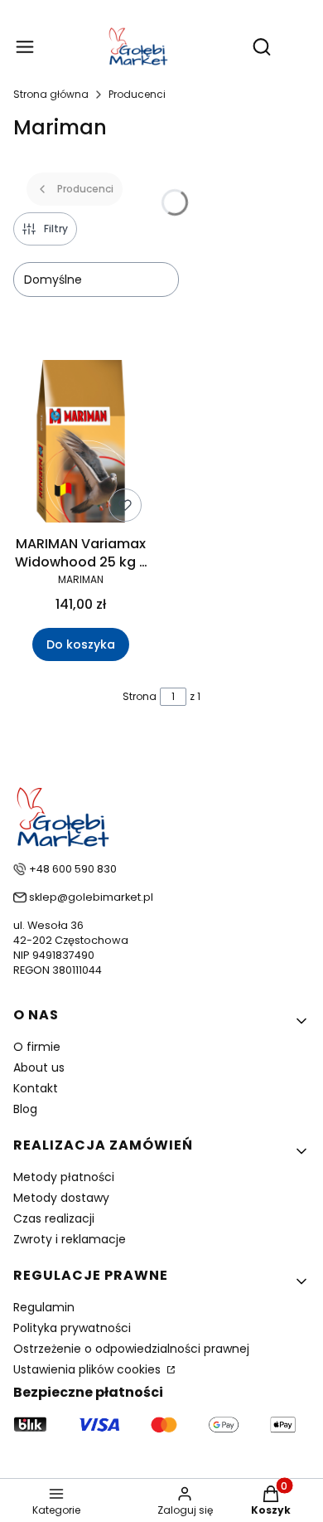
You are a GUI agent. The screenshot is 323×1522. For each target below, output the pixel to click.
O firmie (36, 1046)
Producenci (137, 94)
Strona (140, 696)
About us (39, 1067)
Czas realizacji (53, 1218)
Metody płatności (63, 1177)
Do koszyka (80, 644)
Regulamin (44, 1307)
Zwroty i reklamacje (69, 1239)
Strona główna (51, 94)
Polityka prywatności (72, 1328)
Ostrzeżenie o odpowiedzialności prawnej (131, 1348)
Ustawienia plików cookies (88, 1369)
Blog (25, 1109)
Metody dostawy (61, 1197)
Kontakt (35, 1088)
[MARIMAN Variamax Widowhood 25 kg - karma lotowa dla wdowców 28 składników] (80, 444)
